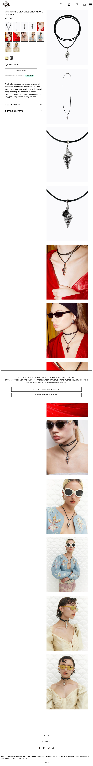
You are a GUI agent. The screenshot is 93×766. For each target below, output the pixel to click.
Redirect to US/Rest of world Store (46, 389)
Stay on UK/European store (46, 395)
